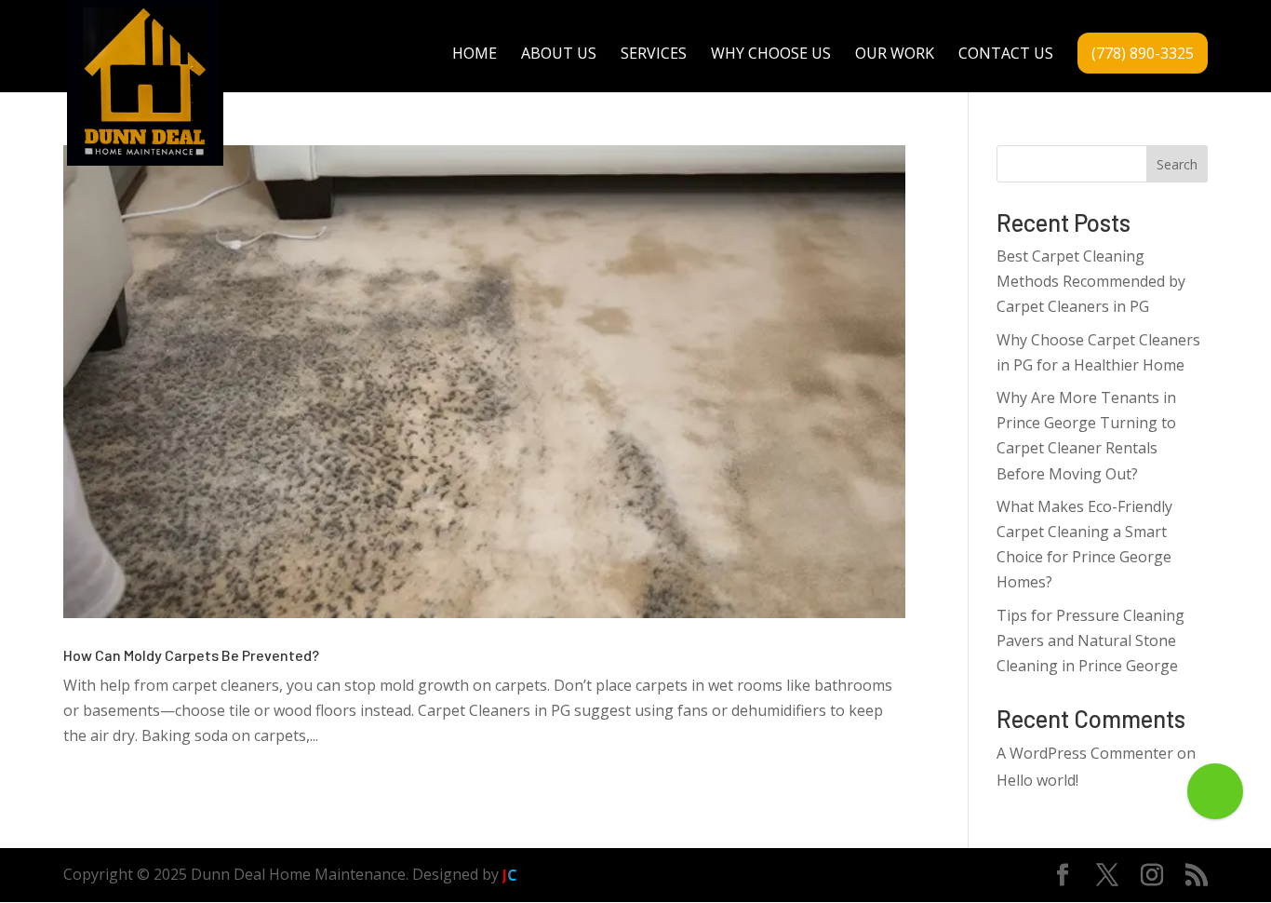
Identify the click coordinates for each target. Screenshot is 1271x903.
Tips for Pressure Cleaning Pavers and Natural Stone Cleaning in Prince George (1090, 640)
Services (654, 55)
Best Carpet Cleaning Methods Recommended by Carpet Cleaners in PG (1091, 281)
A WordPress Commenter (1085, 753)
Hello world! (1037, 780)
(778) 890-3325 (1142, 53)
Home (474, 55)
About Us (558, 55)
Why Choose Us (771, 55)
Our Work (894, 55)
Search (1177, 164)
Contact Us (1005, 55)
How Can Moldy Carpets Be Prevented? (191, 655)
